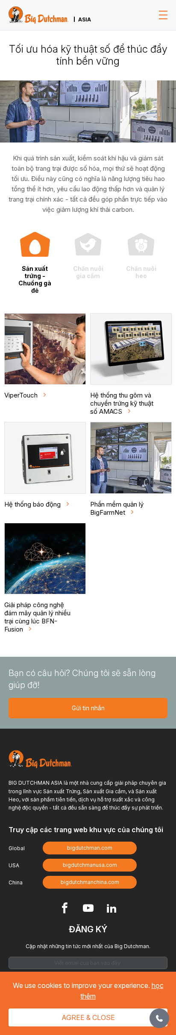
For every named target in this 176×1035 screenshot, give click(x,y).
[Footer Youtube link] (88, 909)
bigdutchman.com (89, 848)
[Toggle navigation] (163, 15)
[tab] (35, 263)
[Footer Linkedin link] (111, 909)
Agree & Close (88, 1017)
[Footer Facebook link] (64, 909)
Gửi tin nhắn (88, 708)
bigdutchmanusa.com (90, 865)
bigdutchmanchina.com (90, 882)
